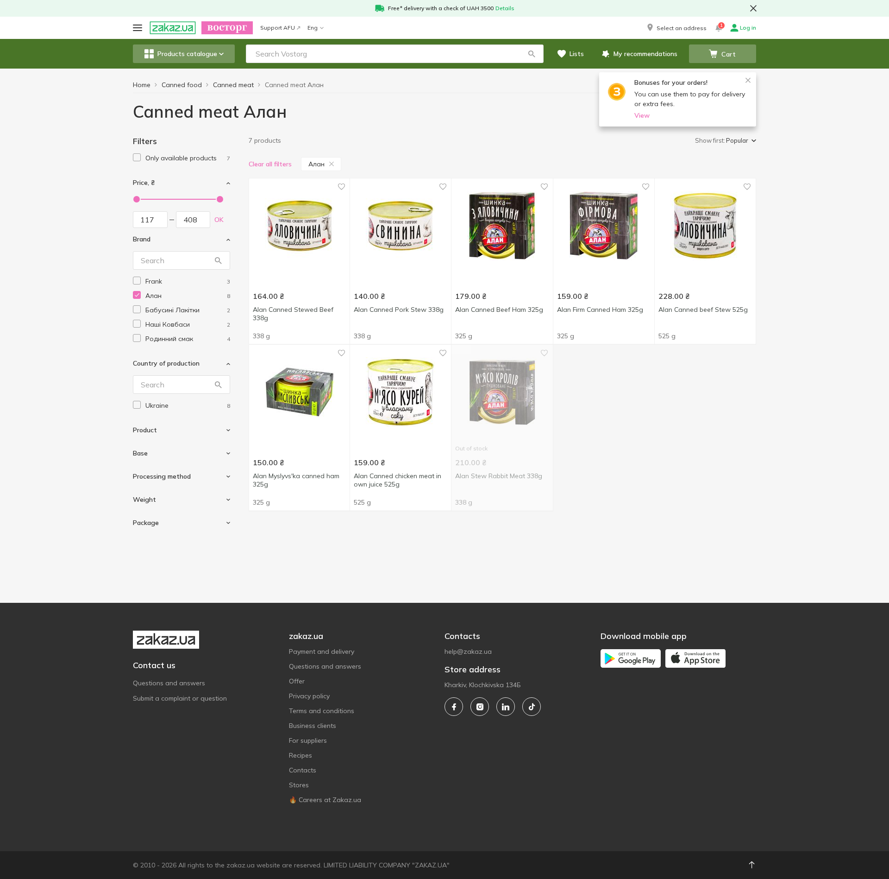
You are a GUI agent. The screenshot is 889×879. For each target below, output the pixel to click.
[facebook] (453, 706)
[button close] (753, 8)
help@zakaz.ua (468, 651)
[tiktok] (531, 706)
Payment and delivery (321, 651)
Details (504, 8)
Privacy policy (309, 696)
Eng (312, 27)
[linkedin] (505, 706)
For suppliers (308, 740)
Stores (299, 785)
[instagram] (479, 706)
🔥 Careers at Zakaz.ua (325, 800)
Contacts (302, 770)
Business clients (312, 725)
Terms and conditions (321, 711)
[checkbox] (137, 157)
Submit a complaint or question (180, 698)
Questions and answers (169, 683)
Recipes (300, 755)
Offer (297, 681)
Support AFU (277, 27)
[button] (676, 28)
